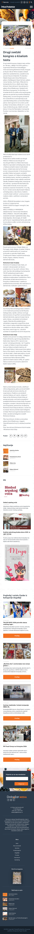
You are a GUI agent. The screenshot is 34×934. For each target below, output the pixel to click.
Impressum (17, 857)
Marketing (17, 859)
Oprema (17, 848)
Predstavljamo (17, 850)
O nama (17, 855)
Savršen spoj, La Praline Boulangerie (18, 918)
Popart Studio (23, 931)
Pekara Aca (13, 463)
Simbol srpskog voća (10, 502)
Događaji (17, 852)
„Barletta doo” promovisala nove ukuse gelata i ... (16, 664)
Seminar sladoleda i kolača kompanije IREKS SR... (16, 706)
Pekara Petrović (14, 469)
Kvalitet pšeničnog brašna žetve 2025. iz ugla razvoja (16, 533)
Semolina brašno (14, 450)
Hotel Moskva (12, 913)
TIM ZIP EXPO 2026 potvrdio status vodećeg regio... (15, 623)
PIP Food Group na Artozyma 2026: (15, 746)
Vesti (17, 843)
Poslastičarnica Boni (15, 456)
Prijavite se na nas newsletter (15, 774)
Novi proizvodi (17, 845)
